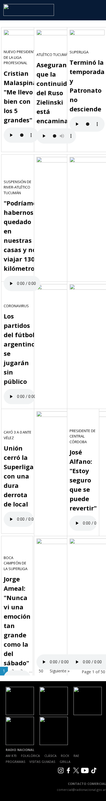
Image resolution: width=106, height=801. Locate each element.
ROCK (65, 756)
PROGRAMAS (15, 761)
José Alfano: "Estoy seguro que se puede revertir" (83, 480)
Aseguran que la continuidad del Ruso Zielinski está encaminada (56, 92)
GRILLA (65, 761)
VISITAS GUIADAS (42, 761)
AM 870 (11, 756)
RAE (76, 756)
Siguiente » (60, 671)
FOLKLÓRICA (30, 756)
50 (41, 671)
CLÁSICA (50, 756)
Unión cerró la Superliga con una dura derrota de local (19, 476)
